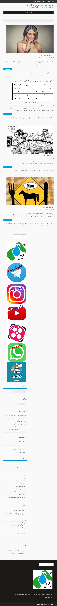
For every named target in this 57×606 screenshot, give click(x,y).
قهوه (25, 224)
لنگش (23, 118)
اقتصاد (50, 117)
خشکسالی (10, 117)
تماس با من (23, 538)
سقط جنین (46, 118)
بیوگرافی (23, 464)
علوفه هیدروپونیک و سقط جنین (18, 491)
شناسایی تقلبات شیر (48, 155)
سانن (53, 118)
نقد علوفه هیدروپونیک (20, 486)
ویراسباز (22, 554)
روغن (27, 170)
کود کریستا (24, 475)
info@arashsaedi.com (37, 1)
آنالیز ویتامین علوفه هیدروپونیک (29, 117)
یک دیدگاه (41, 209)
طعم (23, 72)
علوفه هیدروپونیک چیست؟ (19, 480)
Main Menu (27, 12)
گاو (48, 72)
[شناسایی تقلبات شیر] (30, 139)
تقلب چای (31, 223)
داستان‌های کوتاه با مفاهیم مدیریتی (16, 550)
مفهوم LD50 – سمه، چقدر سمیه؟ (19, 446)
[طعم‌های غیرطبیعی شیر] (30, 38)
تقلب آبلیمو (35, 223)
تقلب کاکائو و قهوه (43, 224)
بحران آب (24, 505)
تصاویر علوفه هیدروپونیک (20, 483)
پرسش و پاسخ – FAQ (20, 494)
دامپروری (5, 117)
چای (38, 224)
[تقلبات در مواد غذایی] (30, 191)
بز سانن (16, 117)
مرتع (18, 118)
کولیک (31, 118)
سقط (50, 118)
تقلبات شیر (30, 170)
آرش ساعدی (23, 415)
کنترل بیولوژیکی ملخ (21, 452)
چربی (31, 72)
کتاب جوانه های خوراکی (21, 502)
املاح (40, 72)
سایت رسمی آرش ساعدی (40, 5)
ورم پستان (19, 72)
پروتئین (37, 72)
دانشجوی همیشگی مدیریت (18, 551)
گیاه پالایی (24, 520)
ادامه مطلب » (7, 69)
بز (51, 72)
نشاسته (16, 170)
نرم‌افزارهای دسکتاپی (20, 527)
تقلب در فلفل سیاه (25, 223)
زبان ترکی (23, 470)
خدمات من (24, 536)
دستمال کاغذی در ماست (32, 224)
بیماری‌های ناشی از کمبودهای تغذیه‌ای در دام (16, 449)
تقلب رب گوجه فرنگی (11, 223)
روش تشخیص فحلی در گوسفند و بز (15, 426)
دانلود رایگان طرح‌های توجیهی (18, 525)
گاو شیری (26, 118)
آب (37, 170)
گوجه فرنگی (21, 224)
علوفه (41, 118)
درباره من (24, 462)
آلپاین (36, 117)
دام (29, 72)
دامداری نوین (45, 117)
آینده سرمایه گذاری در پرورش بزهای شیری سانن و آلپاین (39, 102)
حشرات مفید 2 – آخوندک (18, 424)
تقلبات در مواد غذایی (48, 207)
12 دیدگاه (42, 105)
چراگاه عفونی (22, 489)
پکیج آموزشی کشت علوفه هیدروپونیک (17, 497)
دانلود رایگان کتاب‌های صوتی (18, 553)
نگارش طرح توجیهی (22, 533)
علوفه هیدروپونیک (36, 118)
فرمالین (22, 170)
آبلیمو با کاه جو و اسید (42, 223)
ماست (19, 170)
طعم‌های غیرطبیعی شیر (47, 55)
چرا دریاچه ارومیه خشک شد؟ (19, 510)
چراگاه (13, 117)
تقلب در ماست (18, 223)
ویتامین (13, 118)
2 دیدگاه (42, 158)
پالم (36, 170)
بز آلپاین (20, 117)
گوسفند (45, 72)
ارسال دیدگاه (40, 57)
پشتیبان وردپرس (40, 604)
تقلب (49, 170)
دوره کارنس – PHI (22, 444)
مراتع (21, 118)
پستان (34, 72)
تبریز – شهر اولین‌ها (21, 467)
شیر (49, 72)
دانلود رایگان (23, 522)
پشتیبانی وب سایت (50, 604)
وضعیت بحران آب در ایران (19, 507)
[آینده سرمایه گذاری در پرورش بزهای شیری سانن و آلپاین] (33, 90)
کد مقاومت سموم (22, 441)
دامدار (27, 72)
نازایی (16, 118)
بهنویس (22, 548)
